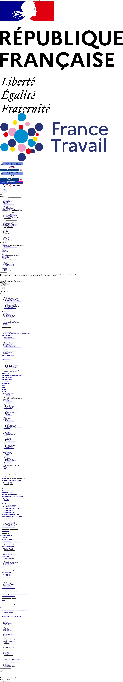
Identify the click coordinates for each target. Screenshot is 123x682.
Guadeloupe (6, 231)
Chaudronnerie (8, 438)
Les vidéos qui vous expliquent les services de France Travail (13, 370)
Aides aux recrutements (6, 572)
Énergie (5, 419)
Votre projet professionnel (8, 201)
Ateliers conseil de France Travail (8, 340)
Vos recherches (6, 202)
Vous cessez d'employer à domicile (9, 569)
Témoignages (4, 470)
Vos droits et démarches (7, 199)
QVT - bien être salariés (7, 586)
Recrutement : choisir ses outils (9, 558)
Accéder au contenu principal (10, 0)
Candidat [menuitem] (5, 190)
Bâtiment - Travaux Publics (8, 408)
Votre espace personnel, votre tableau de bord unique (12, 209)
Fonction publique (7, 428)
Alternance (6, 399)
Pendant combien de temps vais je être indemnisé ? (13, 301)
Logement (5, 467)
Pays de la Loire (6, 239)
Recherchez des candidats (8, 560)
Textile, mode (8, 405)
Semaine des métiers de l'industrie (8, 512)
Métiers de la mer (6, 466)
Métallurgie (8, 437)
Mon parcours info (7, 205)
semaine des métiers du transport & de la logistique (12, 516)
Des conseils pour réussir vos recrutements (10, 215)
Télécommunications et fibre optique (11, 445)
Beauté (7, 411)
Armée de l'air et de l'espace (10, 403)
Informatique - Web (9, 447)
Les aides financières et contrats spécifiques (10, 351)
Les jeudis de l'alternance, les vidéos (9, 506)
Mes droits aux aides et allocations (9, 198)
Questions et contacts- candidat (9, 265)
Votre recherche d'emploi (7, 379)
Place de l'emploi (5, 531)
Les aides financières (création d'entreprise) (10, 315)
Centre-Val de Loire (7, 228)
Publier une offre (6, 664)
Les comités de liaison (7, 325)
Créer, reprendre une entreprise (9, 264)
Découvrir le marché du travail (8, 262)
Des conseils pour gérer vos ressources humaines (11, 217)
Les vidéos (5, 498)
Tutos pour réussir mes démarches (9, 369)
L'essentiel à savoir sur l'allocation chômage (10, 299)
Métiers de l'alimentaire (9, 407)
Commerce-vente (6, 409)
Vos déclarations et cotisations (8, 546)
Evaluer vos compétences (8, 337)
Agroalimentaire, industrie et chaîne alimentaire (11, 397)
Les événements (6, 500)
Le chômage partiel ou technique (9, 552)
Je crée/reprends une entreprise (9, 204)
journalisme (8, 431)
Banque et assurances (7, 463)
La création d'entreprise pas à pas (9, 317)
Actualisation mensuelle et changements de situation (12, 322)
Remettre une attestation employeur (9, 663)
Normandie (6, 236)
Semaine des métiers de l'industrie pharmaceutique (12, 508)
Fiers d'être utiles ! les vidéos (8, 501)
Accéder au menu (3, 0)
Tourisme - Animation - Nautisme (9, 448)
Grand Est (5, 230)
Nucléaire (7, 436)
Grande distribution (9, 415)
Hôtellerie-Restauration (7, 433)
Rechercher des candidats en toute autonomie (11, 662)
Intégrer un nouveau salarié (8, 564)
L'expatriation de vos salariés (8, 549)
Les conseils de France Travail (8, 216)
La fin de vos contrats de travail (9, 551)
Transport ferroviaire (9, 453)
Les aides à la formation (7, 575)
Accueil (3, 287)
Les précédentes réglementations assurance (12, 300)
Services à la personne (7, 457)
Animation (7, 449)
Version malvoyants (26, 0)
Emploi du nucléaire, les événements (9, 523)
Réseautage (6, 353)
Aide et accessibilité (6, 602)
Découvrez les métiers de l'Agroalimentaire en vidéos (14, 398)
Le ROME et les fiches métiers (9, 565)
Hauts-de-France (6, 233)
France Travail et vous (7, 200)
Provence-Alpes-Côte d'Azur (8, 240)
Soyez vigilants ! (6, 206)
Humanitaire (8, 458)
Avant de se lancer (7, 313)
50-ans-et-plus (5, 537)
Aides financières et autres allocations (10, 308)
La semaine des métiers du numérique (9, 474)
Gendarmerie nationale (9, 401)
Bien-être (7, 410)
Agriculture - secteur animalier (8, 393)
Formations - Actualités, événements (9, 332)
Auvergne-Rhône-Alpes (8, 226)
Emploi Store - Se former (10, 364)
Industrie (5, 435)
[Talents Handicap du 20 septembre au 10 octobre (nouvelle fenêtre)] (11, 183)
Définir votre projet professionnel (9, 338)
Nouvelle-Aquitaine (7, 237)
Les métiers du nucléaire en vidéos (9, 521)
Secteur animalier (8, 395)
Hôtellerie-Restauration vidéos (10, 434)
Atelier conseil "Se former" (8, 344)
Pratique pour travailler (7, 583)
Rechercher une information (4, 278)
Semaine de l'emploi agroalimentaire (9, 494)
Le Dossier (6, 221)
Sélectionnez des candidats (8, 561)
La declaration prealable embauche (9, 550)
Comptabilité (8, 432)
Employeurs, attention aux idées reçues (10, 554)
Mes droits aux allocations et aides (9, 295)
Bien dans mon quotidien (8, 223)
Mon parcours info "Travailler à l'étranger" (10, 247)
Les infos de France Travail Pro (8, 588)
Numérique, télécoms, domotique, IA (9, 444)
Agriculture (8, 394)
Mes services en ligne (7, 260)
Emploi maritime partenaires (8, 484)
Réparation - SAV (9, 416)
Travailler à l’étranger (7, 246)
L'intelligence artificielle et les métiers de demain (11, 443)
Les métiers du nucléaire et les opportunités (10, 524)
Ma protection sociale (7, 323)
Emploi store (6, 362)
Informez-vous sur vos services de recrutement (11, 562)
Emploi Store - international (10, 368)
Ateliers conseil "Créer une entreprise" (10, 345)
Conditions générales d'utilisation (8, 596)
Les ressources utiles (7, 314)
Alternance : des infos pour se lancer (9, 544)
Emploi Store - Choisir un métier (11, 363)
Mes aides (5, 261)
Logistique (7, 454)
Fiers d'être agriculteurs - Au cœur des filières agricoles (14, 396)
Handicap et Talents (6, 383)
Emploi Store (6, 628)
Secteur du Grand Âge (9, 459)
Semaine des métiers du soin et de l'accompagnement (12, 496)
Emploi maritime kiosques (8, 485)
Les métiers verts (8, 424)
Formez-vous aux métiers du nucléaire (10, 522)
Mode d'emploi (5, 472)
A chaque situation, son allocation (9, 303)
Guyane (5, 232)
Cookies (3, 600)
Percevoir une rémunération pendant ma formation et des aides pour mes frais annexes (17, 333)
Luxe (5, 468)
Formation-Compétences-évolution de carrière (11, 582)
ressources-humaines (9, 430)
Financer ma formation (7, 331)
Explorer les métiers (6, 359)
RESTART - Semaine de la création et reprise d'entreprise (13, 478)
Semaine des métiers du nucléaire (8, 519)
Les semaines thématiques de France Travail (11, 222)
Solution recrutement (7, 218)
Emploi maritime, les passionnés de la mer (10, 486)
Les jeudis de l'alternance (7, 503)
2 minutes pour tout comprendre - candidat (10, 371)
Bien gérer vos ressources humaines (9, 580)
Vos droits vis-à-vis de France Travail (9, 214)
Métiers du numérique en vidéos (9, 476)
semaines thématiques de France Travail (10, 529)
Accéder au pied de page (18, 0)
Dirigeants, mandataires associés (9, 553)
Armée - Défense (6, 400)
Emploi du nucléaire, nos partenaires (9, 525)
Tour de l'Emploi (5, 533)
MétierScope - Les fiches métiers (9, 357)
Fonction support (6, 429)
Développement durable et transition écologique (13, 427)
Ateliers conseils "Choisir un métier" (9, 346)
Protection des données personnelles (9, 598)
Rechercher (5, 284)
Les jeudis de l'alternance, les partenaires (10, 505)
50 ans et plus (5, 381)
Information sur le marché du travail (9, 666)
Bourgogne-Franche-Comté (8, 227)
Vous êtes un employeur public (9, 548)
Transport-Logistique (7, 452)
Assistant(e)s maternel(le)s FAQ (10, 614)
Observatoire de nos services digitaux (9, 604)
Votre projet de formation (7, 377)
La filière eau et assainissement (10, 426)
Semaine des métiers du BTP (8, 510)
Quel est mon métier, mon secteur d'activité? (12, 306)
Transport (7, 455)
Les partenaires (6, 499)
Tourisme (7, 450)
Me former (5, 263)
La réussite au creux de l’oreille (8, 490)
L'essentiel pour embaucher (8, 213)
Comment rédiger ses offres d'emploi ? (10, 559)
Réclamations (6, 324)
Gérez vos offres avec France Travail (9, 563)
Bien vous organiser (7, 350)
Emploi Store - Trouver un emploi (11, 366)
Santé (5, 456)
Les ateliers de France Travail (8, 208)
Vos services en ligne (7, 207)
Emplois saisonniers (7, 418)
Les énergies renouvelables (10, 421)
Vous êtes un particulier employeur (9, 212)
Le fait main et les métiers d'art (10, 406)
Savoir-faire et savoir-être (8, 543)
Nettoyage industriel (9, 439)
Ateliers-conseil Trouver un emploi (9, 343)
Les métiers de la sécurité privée (11, 460)
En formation (6, 203)
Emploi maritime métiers (8, 482)
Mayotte (5, 235)
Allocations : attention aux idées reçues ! (12, 298)
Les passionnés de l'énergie (10, 420)
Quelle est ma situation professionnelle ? (12, 304)
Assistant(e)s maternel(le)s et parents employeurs (14, 610)
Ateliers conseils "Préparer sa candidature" (10, 342)
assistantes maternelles (8, 612)
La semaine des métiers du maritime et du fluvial (11, 480)
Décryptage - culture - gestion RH (9, 584)
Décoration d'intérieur (7, 417)
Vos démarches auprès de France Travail (10, 321)
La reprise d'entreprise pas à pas (9, 316)
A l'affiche (4, 389)
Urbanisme (6, 451)
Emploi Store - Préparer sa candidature (12, 365)
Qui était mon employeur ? (10, 307)
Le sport (5, 464)
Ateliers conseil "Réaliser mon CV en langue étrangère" (12, 347)
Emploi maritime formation (8, 483)
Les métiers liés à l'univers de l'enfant (11, 412)
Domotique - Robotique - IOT (10, 446)
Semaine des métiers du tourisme (8, 527)
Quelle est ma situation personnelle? (11, 305)
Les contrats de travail (7, 541)
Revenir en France (7, 248)
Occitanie (5, 238)
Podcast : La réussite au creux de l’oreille (10, 224)
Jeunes (3, 385)
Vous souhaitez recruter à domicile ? (9, 570)
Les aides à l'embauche (7, 574)
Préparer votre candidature (8, 352)
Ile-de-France (6, 234)
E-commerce (8, 414)
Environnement (6, 423)
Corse (5, 229)
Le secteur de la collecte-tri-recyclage (11, 425)
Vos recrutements (6, 211)
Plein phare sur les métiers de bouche (9, 488)
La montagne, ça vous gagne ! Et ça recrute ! (11, 514)
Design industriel (8, 440)
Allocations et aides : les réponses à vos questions (11, 297)
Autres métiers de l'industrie (10, 441)
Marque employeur (7, 585)
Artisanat (5, 404)
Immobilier (7, 413)
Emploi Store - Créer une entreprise (11, 367)
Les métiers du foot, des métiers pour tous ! (12, 465)
